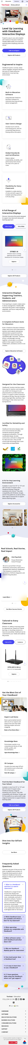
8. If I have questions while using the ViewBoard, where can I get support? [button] (13, 976)
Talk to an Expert (14, 50)
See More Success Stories (14, 609)
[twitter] (14, 1003)
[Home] (2, 1)
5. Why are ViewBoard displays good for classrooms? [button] (14, 949)
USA (12, 1042)
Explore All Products (14, 55)
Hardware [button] (5, 1011)
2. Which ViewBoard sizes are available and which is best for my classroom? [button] (13, 918)
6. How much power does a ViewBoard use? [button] (12, 958)
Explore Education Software (14, 351)
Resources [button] (5, 1026)
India (17, 1006)
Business (16, 1)
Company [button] (5, 1032)
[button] (24, 250)
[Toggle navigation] (26, 5)
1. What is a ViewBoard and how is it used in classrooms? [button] (12, 886)
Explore (15, 261)
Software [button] (5, 1014)
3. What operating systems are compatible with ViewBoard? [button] (14, 929)
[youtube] (24, 999)
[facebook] (21, 999)
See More (14, 852)
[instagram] (19, 999)
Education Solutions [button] (9, 1017)
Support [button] (4, 1029)
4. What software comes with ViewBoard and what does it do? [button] (13, 940)
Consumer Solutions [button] (9, 1023)
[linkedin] (16, 999)
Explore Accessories (14, 504)
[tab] (8, 226)
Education (8, 1)
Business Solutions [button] (8, 1020)
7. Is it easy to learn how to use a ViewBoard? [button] (12, 967)
